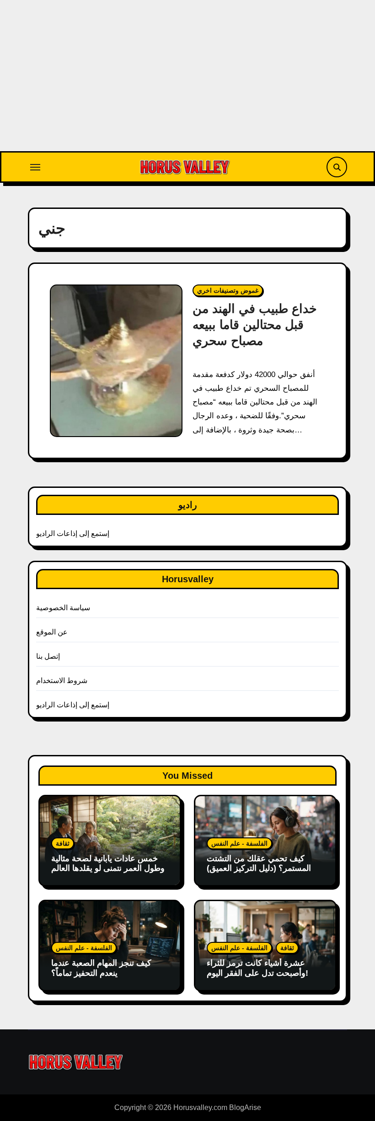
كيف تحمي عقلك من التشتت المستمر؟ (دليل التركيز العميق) (259, 863)
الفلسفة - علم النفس (239, 843)
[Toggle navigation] (35, 167)
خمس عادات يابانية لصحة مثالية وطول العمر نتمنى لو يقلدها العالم (108, 863)
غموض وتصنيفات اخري (227, 290)
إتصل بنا (48, 656)
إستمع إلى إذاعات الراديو (73, 533)
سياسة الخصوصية (63, 608)
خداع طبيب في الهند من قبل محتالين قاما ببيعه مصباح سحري (255, 325)
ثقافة (63, 843)
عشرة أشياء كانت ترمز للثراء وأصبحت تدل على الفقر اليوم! (257, 968)
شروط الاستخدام (61, 680)
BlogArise (245, 1107)
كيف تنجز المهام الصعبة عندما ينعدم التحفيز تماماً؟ (101, 968)
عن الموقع (52, 632)
